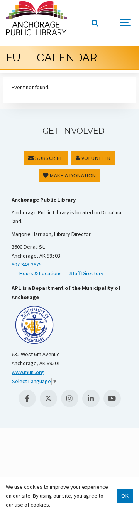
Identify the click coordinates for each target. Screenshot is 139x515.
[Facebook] (27, 398)
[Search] (94, 23)
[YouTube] (112, 398)
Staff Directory (86, 273)
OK (125, 495)
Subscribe (48, 158)
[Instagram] (69, 398)
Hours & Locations (40, 273)
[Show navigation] (125, 23)
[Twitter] (48, 398)
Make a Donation (72, 175)
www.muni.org (28, 372)
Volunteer (95, 158)
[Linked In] (91, 398)
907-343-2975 (27, 264)
